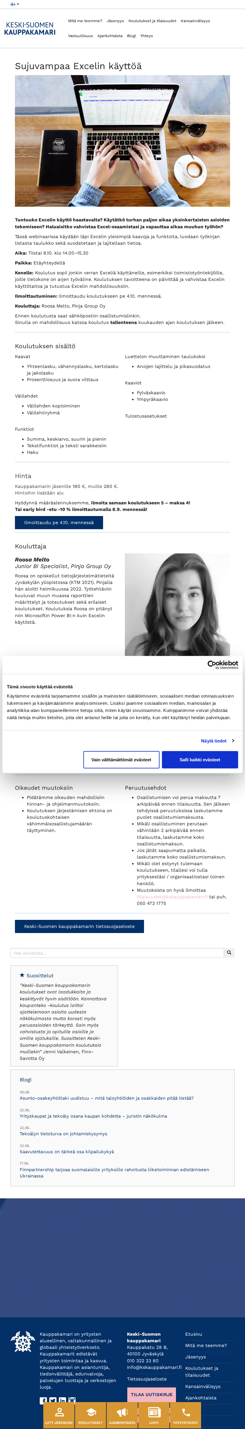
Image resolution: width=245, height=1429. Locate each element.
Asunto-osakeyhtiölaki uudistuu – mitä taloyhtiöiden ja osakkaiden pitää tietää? (107, 1098)
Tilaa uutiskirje (152, 1394)
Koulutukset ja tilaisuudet (152, 21)
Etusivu (193, 1334)
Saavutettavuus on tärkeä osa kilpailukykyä (67, 1151)
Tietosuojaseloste (147, 1379)
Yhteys (146, 36)
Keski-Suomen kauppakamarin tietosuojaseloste (79, 926)
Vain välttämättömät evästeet (121, 759)
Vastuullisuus (80, 36)
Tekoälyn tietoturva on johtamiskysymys (63, 1133)
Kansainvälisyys (195, 21)
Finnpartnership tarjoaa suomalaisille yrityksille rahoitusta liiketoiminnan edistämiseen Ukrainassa (114, 1173)
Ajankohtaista (109, 36)
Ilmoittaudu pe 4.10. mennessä (59, 522)
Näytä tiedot (213, 740)
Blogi (131, 36)
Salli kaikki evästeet (200, 759)
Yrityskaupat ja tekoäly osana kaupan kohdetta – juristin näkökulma (93, 1116)
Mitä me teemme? (85, 21)
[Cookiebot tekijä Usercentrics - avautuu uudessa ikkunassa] (212, 664)
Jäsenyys (115, 21)
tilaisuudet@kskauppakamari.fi (172, 897)
